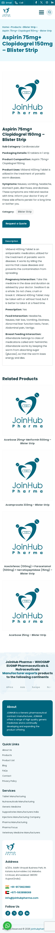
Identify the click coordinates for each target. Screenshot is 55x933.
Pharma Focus (10, 827)
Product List (8, 760)
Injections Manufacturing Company (21, 817)
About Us (7, 750)
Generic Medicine (11, 806)
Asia (22, 687)
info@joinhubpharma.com (21, 898)
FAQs (5, 770)
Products (16, 27)
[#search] (49, 12)
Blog (4, 765)
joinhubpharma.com (42, 928)
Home (5, 27)
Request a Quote (16, 223)
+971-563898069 (20, 892)
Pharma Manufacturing (14, 822)
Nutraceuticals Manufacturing (18, 801)
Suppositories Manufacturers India (20, 811)
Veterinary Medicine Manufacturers (21, 832)
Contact (6, 775)
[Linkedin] (52, 2)
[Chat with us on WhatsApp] (7, 925)
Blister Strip (29, 27)
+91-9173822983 (20, 887)
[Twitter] (41, 2)
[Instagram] (47, 2)
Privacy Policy (9, 781)
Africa (9, 687)
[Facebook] (36, 2)
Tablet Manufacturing (14, 796)
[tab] (11, 241)
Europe (36, 687)
